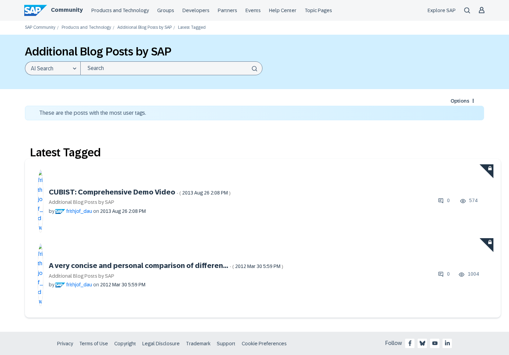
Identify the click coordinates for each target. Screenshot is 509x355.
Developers (195, 10)
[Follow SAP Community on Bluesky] (422, 343)
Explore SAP (442, 10)
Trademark (198, 343)
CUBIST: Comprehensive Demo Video (140, 192)
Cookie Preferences (264, 343)
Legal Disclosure (161, 343)
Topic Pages (318, 10)
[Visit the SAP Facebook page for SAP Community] (410, 343)
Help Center (282, 10)
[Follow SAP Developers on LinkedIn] (447, 343)
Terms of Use (93, 343)
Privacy (65, 343)
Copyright (125, 343)
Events (253, 10)
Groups (165, 10)
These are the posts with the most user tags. (92, 113)
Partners (227, 10)
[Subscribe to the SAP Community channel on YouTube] (435, 343)
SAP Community (40, 27)
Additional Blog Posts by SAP (144, 27)
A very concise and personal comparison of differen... (166, 265)
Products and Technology (120, 10)
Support (226, 343)
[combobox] (171, 68)
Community (67, 10)
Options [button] (459, 101)
